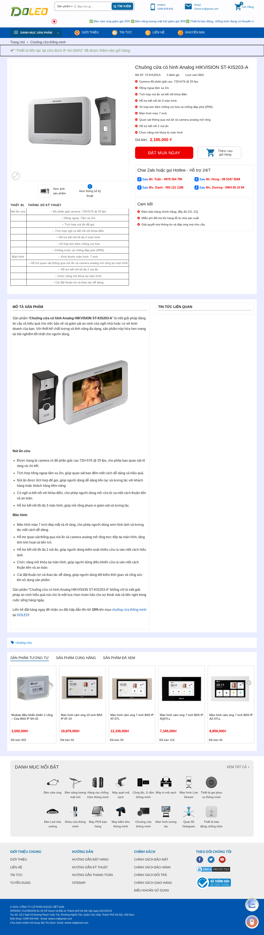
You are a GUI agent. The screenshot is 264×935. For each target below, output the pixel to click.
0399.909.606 (165, 8)
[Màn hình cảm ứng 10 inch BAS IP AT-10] (82, 689)
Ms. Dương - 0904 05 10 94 (224, 187)
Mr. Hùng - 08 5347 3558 (222, 179)
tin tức (125, 32)
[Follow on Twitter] (211, 859)
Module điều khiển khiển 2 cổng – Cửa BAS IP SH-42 (32, 716)
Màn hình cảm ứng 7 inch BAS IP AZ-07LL (231, 716)
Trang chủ (17, 42)
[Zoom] (16, 176)
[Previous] (18, 121)
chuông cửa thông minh (129, 609)
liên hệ (158, 32)
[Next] (121, 121)
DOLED (22, 615)
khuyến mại (194, 32)
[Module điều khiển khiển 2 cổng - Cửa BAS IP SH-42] (33, 689)
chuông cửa (23, 642)
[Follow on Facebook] (199, 859)
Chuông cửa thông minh (48, 42)
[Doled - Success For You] (29, 11)
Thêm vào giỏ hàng (225, 152)
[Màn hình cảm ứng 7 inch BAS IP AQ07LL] (181, 689)
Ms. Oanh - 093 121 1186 (165, 187)
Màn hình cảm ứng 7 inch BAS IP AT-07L (132, 716)
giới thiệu (90, 32)
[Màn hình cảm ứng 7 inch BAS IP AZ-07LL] (231, 689)
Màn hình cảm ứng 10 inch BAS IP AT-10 (81, 716)
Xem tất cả (237, 767)
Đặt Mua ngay (164, 153)
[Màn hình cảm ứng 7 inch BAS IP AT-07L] (132, 689)
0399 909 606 (31, 918)
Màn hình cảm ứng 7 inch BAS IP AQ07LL (181, 716)
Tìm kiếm (123, 6)
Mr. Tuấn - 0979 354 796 (165, 179)
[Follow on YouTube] (222, 859)
